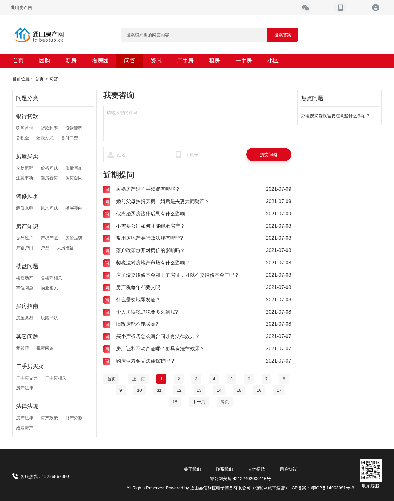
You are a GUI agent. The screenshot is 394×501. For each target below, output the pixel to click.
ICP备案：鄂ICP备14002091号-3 (322, 487)
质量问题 (73, 168)
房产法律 (24, 387)
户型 (45, 247)
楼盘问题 (27, 266)
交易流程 (24, 168)
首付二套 (69, 137)
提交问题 (268, 154)
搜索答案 (282, 34)
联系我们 (224, 469)
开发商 (22, 347)
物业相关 (49, 287)
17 (279, 390)
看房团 (100, 61)
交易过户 (24, 237)
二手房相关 (55, 377)
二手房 (185, 61)
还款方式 (45, 137)
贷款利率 (49, 128)
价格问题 (49, 168)
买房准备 (65, 247)
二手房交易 (27, 377)
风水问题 (49, 208)
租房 (214, 61)
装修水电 (24, 208)
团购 (44, 61)
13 (199, 390)
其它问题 (27, 336)
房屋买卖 (27, 156)
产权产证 (49, 237)
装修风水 (27, 196)
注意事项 (24, 177)
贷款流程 (73, 128)
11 (159, 390)
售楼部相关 (51, 277)
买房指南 (27, 306)
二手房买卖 (30, 366)
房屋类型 (24, 317)
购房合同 (73, 177)
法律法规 (27, 406)
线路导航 (49, 317)
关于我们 (192, 469)
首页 (18, 61)
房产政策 (49, 417)
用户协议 (288, 469)
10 (139, 390)
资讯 (156, 61)
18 (174, 401)
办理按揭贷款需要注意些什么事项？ (335, 115)
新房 (71, 61)
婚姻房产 (24, 427)
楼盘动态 (24, 277)
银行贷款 (27, 116)
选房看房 (49, 177)
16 (259, 390)
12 (179, 390)
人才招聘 (256, 469)
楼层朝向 (73, 208)
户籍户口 (24, 247)
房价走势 (73, 237)
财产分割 (73, 417)
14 (219, 390)
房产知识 (27, 226)
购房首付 (24, 128)
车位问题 (24, 287)
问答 (129, 61)
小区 (273, 61)
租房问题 (45, 347)
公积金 (22, 137)
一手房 (243, 61)
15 (239, 390)
